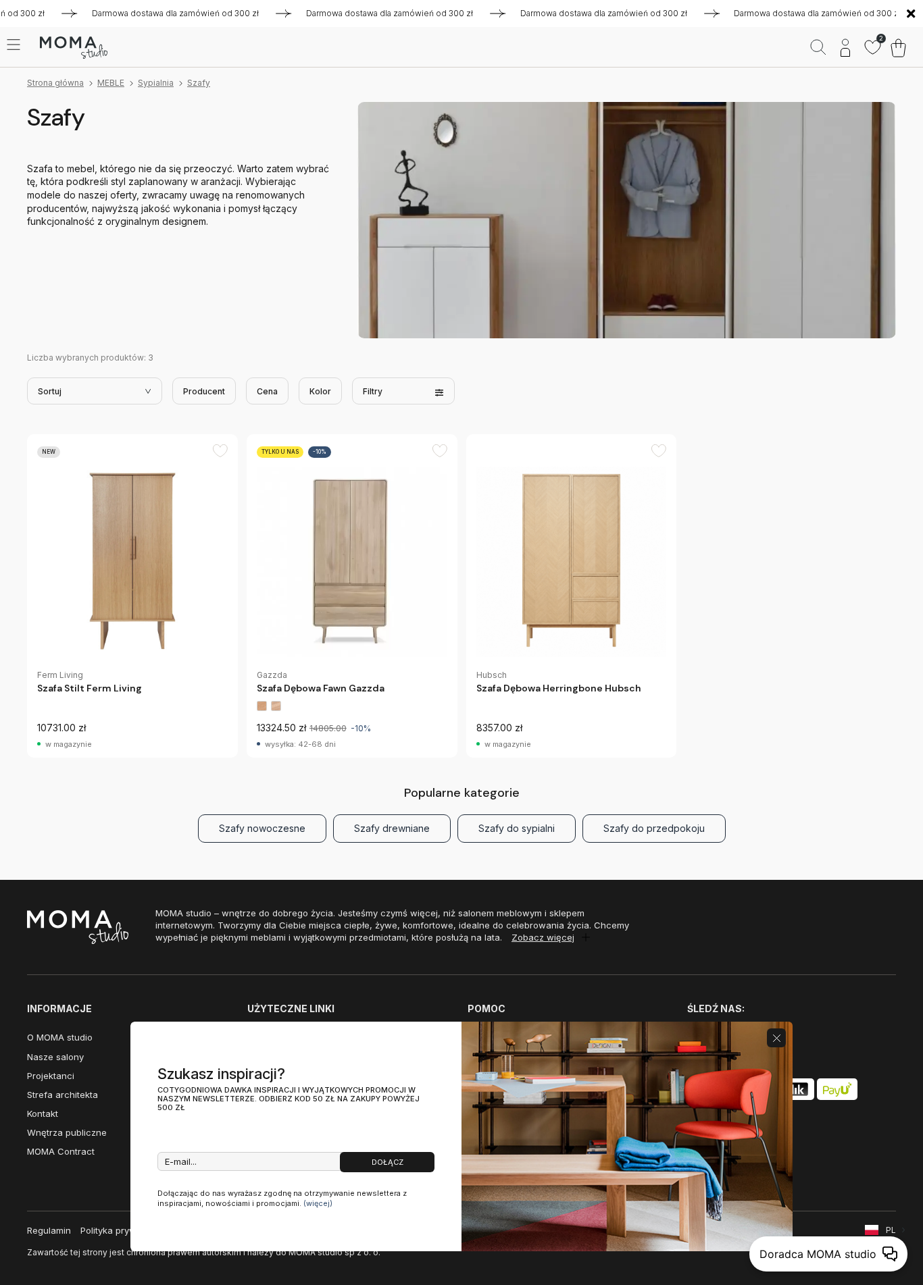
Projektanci (50, 1075)
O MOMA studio (60, 1037)
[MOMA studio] (73, 48)
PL (891, 1230)
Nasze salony (55, 1056)
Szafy (198, 83)
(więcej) (317, 1203)
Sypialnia (156, 83)
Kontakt (42, 1113)
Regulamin (49, 1230)
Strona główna (55, 83)
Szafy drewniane (392, 828)
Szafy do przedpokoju (654, 828)
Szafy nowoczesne (262, 828)
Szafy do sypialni (516, 828)
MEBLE (110, 83)
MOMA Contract (61, 1151)
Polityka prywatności (124, 1230)
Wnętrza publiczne (67, 1132)
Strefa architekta (62, 1094)
